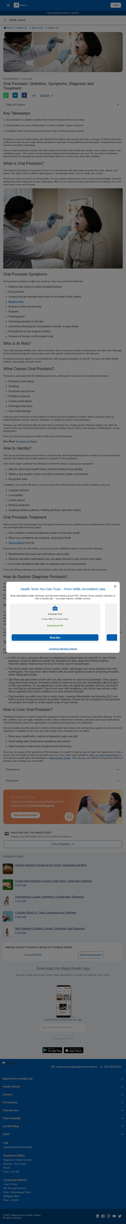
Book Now (55, 637)
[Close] (115, 586)
